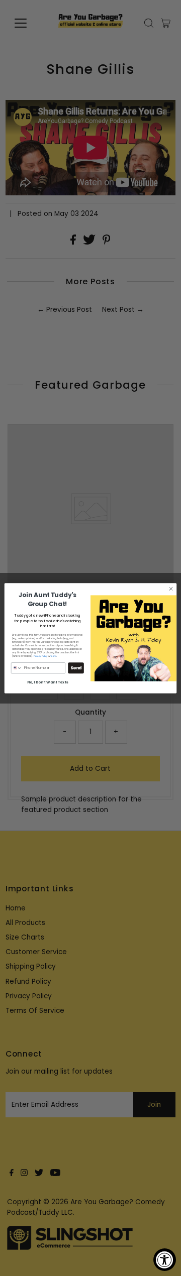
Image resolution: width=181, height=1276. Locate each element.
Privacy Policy (41, 656)
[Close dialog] (170, 588)
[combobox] (16, 667)
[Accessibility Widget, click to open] (164, 1259)
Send (76, 667)
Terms (53, 656)
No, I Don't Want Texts (47, 681)
